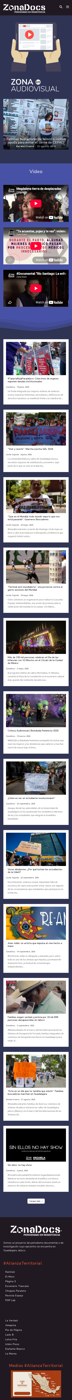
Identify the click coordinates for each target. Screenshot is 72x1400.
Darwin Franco (25, 146)
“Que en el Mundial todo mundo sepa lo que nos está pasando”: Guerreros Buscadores (34, 518)
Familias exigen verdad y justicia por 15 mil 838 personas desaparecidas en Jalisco (33, 1019)
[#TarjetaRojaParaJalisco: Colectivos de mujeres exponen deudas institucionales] (36, 358)
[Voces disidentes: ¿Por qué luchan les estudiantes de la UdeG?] (36, 849)
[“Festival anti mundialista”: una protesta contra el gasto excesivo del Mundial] (36, 567)
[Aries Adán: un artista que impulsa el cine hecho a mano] (36, 923)
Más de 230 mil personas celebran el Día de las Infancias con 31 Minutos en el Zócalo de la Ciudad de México (35, 660)
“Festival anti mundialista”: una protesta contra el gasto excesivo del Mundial (35, 588)
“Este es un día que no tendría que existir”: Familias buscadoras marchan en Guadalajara (35, 1093)
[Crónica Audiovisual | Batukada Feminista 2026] (36, 710)
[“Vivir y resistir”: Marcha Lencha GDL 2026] (36, 429)
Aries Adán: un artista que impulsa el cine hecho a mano (35, 945)
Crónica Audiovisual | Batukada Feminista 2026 (33, 730)
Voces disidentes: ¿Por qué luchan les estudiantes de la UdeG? (35, 871)
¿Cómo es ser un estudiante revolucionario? (31, 798)
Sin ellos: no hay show (20, 1165)
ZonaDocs (10, 387)
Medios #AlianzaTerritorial (36, 1365)
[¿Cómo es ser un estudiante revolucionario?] (36, 778)
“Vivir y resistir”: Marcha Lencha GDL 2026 (30, 449)
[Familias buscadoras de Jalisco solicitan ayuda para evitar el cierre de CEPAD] (36, 124)
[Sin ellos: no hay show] (36, 1145)
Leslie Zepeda (12, 454)
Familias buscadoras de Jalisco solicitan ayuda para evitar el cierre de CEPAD (36, 141)
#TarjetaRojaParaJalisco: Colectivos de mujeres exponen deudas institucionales (33, 380)
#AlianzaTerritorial (22, 1263)
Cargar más (35, 1201)
